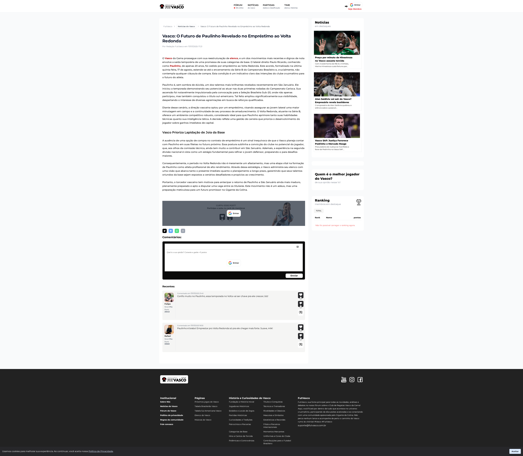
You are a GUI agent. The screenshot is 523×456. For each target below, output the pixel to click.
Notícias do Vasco (168, 406)
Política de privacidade (171, 415)
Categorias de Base (238, 431)
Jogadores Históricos (239, 406)
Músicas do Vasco (203, 420)
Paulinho (175, 66)
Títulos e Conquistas (273, 402)
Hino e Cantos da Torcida (241, 436)
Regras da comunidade (171, 420)
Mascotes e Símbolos (273, 415)
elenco (234, 58)
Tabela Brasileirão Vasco (206, 406)
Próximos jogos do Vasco (207, 402)
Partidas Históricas (238, 415)
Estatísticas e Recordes (274, 420)
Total (318, 211)
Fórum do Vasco (168, 411)
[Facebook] (360, 379)
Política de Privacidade (101, 451)
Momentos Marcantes (273, 431)
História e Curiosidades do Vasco (250, 398)
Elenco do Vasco (202, 415)
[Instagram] (352, 379)
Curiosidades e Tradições (240, 420)
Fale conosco (166, 424)
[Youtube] (343, 379)
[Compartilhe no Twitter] (164, 231)
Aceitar (515, 451)
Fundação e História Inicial (241, 402)
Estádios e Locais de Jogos (241, 411)
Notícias (253, 6)
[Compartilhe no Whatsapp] (177, 231)
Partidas (271, 6)
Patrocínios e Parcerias (240, 424)
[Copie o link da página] (183, 231)
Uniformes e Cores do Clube (276, 436)
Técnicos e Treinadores (274, 406)
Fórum (238, 6)
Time (291, 6)
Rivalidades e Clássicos (274, 411)
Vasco (168, 58)
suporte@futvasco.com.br (312, 425)
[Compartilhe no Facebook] (170, 231)
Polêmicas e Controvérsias (241, 440)
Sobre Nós (165, 402)
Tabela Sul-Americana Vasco (208, 411)
